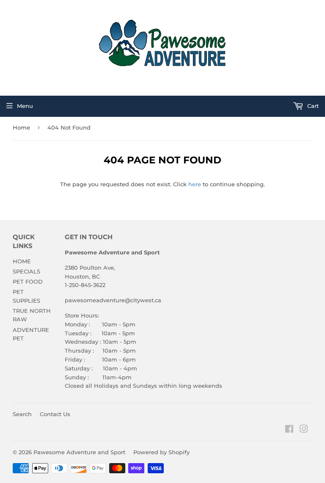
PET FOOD (28, 281)
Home (21, 127)
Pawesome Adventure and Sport (79, 452)
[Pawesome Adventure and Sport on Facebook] (289, 430)
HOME (22, 261)
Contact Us (55, 414)
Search (22, 414)
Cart (312, 105)
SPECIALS (26, 271)
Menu (25, 105)
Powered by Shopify (161, 452)
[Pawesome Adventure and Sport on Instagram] (304, 430)
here (194, 184)
